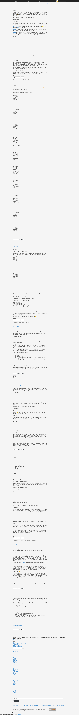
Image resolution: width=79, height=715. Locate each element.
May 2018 (14, 657)
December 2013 (15, 677)
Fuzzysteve (15, 635)
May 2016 (14, 664)
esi (45, 705)
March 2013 (15, 686)
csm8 (19, 705)
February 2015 (15, 668)
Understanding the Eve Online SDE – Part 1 (19, 643)
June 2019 (15, 654)
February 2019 (15, 655)
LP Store (25, 1)
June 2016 (15, 663)
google (63, 705)
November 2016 (15, 661)
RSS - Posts (16, 693)
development (39, 705)
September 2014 (15, 671)
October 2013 (15, 679)
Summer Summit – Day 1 (17, 544)
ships (42, 706)
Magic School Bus (19, 27)
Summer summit (27, 451)
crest (14, 705)
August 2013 (15, 681)
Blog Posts (29, 1)
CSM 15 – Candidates (16, 8)
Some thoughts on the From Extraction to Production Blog (21, 642)
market (22, 706)
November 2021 (15, 651)
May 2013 (14, 684)
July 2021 (14, 652)
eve (47, 705)
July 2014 (14, 672)
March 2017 (15, 659)
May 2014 (14, 674)
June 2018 (15, 656)
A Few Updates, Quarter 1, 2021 (18, 644)
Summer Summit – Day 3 (17, 455)
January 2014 (15, 676)
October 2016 (15, 662)
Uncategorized (19, 79)
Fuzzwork (16, 1)
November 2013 (15, 678)
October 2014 (15, 670)
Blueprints (20, 1)
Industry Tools (39, 1)
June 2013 (15, 683)
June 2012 (15, 690)
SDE (35, 1)
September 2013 (15, 680)
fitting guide (58, 705)
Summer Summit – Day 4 (17, 385)
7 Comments (14, 546)
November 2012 (15, 688)
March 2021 (15, 653)
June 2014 (15, 673)
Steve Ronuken (31, 79)
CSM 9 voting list (16, 595)
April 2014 (14, 675)
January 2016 (15, 665)
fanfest (52, 705)
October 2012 (15, 689)
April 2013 (14, 685)
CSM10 (20, 451)
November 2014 (15, 669)
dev (33, 705)
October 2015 (15, 666)
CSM (32, 1)
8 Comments (14, 596)
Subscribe (16, 700)
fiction (54, 705)
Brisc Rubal (15, 29)
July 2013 (14, 682)
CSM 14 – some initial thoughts (18, 83)
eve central (49, 705)
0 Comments (14, 10)
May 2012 (14, 691)
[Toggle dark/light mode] (57, 1)
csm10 (25, 451)
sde (41, 706)
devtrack (44, 705)
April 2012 (14, 692)
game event (61, 705)
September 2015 (15, 667)
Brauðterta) (24, 562)
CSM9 (24, 631)
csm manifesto (30, 705)
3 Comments (14, 386)
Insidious (14, 42)
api (13, 705)
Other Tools (45, 1)
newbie (28, 706)
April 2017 (14, 658)
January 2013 (15, 687)
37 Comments (14, 328)
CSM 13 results (15, 246)
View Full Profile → (16, 639)
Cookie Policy (19, 714)
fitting (56, 705)
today (36, 548)
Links (49, 1)
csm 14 (25, 705)
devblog (35, 705)
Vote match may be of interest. (17, 625)
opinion (35, 706)
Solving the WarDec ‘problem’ (18, 326)
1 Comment (14, 85)
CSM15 (25, 79)
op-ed (32, 706)
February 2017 (15, 660)
